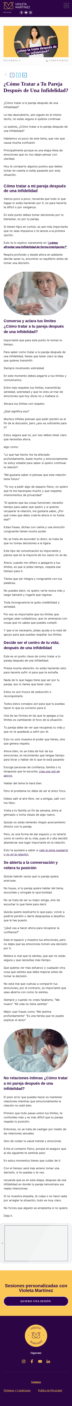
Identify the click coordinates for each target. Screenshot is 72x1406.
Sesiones (36, 1382)
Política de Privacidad (50, 1390)
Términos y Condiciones (17, 1390)
